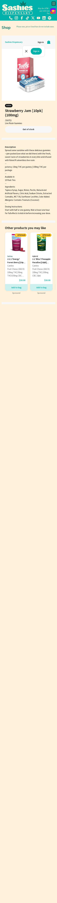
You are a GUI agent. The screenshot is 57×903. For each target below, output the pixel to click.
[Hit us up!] (10, 19)
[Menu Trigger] (53, 3)
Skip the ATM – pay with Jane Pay (44, 11)
